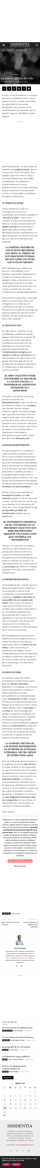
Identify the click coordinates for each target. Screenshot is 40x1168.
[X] (9, 88)
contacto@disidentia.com (25, 1145)
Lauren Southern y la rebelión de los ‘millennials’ (30, 924)
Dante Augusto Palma (18, 1040)
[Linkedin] (19, 88)
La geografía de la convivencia (16, 1047)
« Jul (3, 1115)
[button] (3, 45)
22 (30, 1104)
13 (20, 1100)
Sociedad (5, 1050)
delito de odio (16, 913)
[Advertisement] (20, 21)
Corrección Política (21, 50)
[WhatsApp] (14, 88)
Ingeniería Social (7, 1030)
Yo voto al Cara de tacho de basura (17, 1037)
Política (5, 1059)
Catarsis (7, 958)
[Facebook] (4, 88)
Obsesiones (10, 50)
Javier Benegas (8, 81)
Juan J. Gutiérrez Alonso (15, 1059)
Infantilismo (6, 1040)
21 (25, 1104)
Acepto (6, 1164)
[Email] (24, 88)
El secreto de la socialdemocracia (17, 1028)
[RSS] (17, 1151)
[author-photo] (20, 945)
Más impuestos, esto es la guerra (10, 923)
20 (20, 1104)
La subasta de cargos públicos (16, 1056)
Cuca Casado (13, 1050)
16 (35, 1100)
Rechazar (16, 1164)
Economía (5, 1071)
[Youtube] (29, 1151)
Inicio (2, 50)
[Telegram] (29, 88)
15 (30, 1100)
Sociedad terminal (22, 958)
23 (35, 1104)
